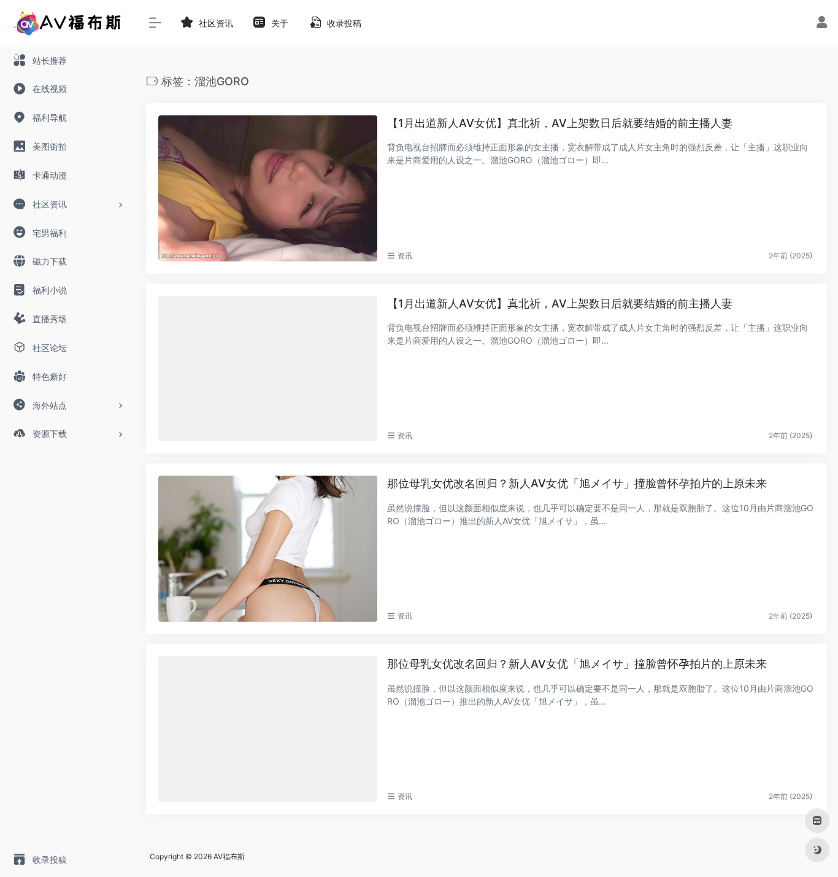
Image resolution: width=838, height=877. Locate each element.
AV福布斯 (229, 856)
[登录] (821, 23)
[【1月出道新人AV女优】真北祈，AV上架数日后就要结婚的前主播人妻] (267, 188)
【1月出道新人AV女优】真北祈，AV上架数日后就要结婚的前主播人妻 (559, 123)
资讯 (405, 255)
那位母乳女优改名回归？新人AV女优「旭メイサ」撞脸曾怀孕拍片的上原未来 (577, 483)
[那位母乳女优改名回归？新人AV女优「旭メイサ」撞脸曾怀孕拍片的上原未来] (267, 549)
